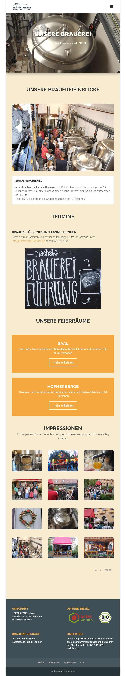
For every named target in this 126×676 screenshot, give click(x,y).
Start (82, 662)
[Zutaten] (27, 470)
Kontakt (41, 662)
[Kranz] (27, 528)
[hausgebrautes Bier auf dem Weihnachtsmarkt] (99, 557)
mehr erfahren (63, 362)
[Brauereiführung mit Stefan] (27, 557)
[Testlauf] (99, 470)
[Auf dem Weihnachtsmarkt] (63, 470)
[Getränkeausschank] (63, 557)
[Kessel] (63, 528)
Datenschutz (70, 662)
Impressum (54, 662)
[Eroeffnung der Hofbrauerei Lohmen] (63, 499)
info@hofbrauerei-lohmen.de (28, 241)
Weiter (108, 569)
